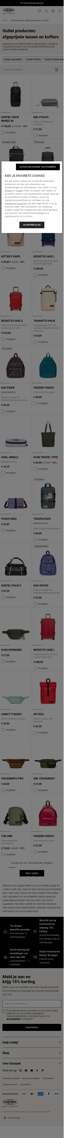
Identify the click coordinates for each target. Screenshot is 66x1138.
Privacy (8, 190)
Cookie (19, 190)
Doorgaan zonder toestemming (38, 167)
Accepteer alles (32, 225)
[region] (32, 197)
